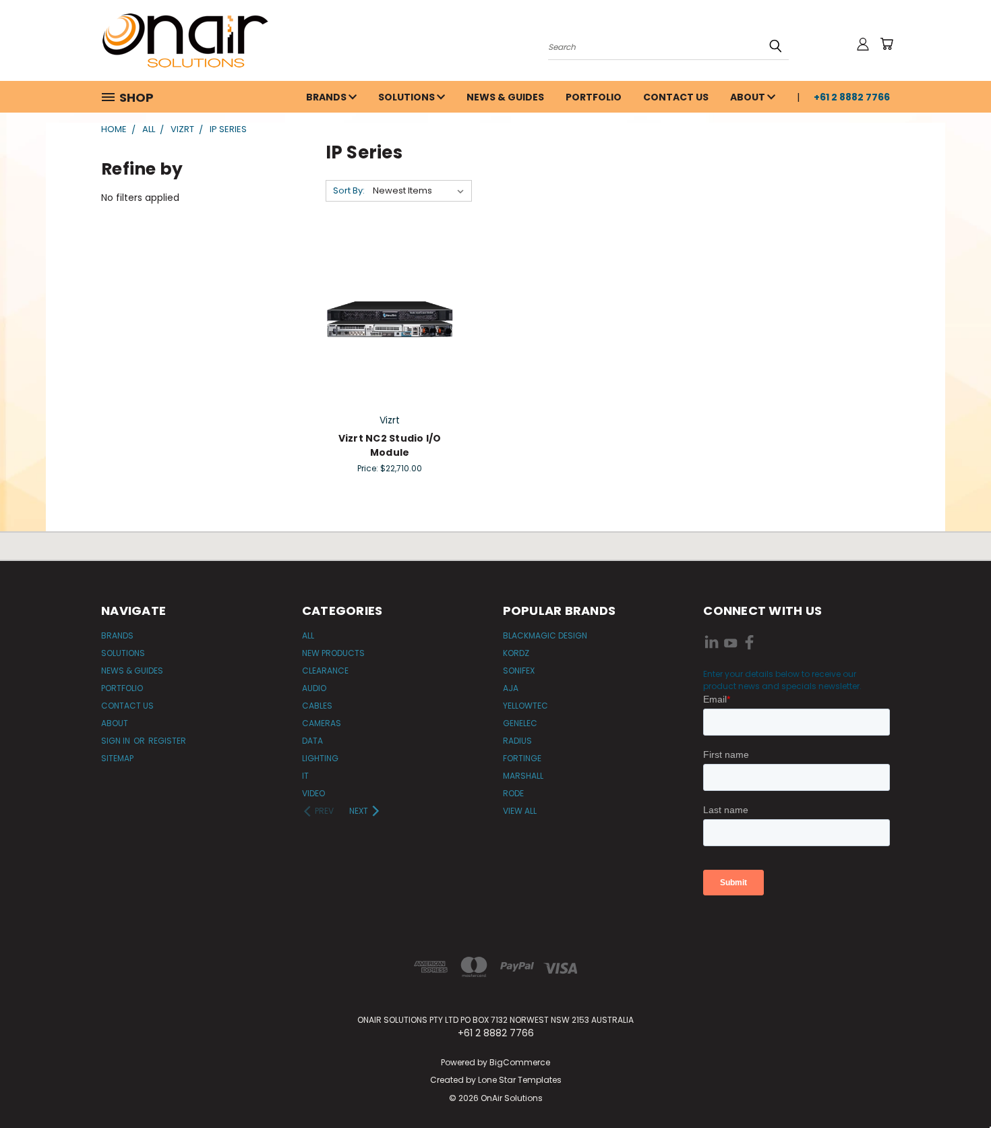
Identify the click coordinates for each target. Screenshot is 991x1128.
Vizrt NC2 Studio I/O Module (390, 445)
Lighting (320, 758)
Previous (955, 1085)
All (308, 635)
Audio (314, 688)
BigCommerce (519, 1062)
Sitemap (117, 758)
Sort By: (349, 190)
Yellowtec (525, 705)
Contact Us (676, 97)
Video (313, 793)
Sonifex (519, 670)
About (748, 97)
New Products (333, 653)
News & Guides (505, 97)
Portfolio (594, 97)
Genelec (520, 723)
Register (167, 740)
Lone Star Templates (520, 1080)
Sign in (116, 740)
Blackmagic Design (545, 635)
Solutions (407, 97)
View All (520, 811)
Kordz (516, 653)
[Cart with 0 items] (886, 44)
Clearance (325, 670)
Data (312, 740)
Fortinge (522, 758)
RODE (513, 793)
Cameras (321, 723)
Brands (327, 97)
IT (305, 775)
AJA (510, 688)
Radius (517, 740)
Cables (317, 705)
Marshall (523, 775)
